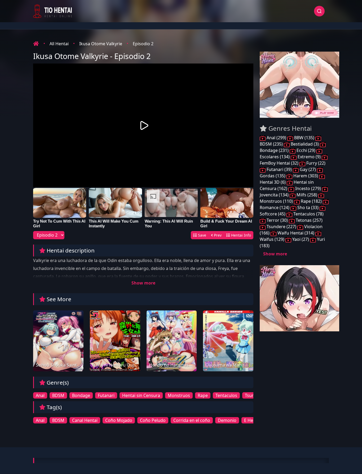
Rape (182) (311, 201)
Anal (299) (276, 138)
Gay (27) (308, 169)
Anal (40, 395)
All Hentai (59, 44)
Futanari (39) (279, 169)
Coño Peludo (153, 420)
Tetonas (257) (309, 220)
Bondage (81, 395)
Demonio (227, 420)
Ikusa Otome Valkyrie (100, 44)
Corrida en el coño (191, 420)
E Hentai (252, 420)
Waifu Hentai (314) (295, 233)
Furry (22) (315, 163)
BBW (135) (304, 138)
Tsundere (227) (281, 226)
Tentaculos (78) (308, 214)
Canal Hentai (85, 420)
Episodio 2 (143, 44)
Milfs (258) (306, 195)
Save (201, 235)
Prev (217, 235)
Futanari (106, 395)
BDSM (58, 395)
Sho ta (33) (308, 207)
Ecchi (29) (305, 150)
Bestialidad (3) (305, 144)
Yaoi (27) (300, 239)
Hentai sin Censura (141, 395)
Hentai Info (240, 235)
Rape (203, 395)
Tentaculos (226, 395)
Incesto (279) (308, 188)
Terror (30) (277, 220)
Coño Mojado (118, 420)
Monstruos (179, 395)
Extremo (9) (309, 157)
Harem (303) (305, 176)
